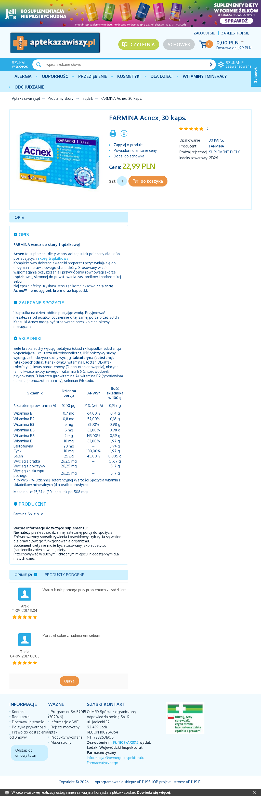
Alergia (23, 76)
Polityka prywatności (29, 727)
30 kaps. (216, 140)
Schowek (179, 44)
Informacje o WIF (65, 722)
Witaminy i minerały (205, 76)
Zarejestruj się (235, 33)
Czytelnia (142, 44)
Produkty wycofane (67, 737)
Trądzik (87, 98)
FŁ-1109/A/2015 (125, 742)
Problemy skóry (60, 98)
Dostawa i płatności (28, 722)
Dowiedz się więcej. (154, 792)
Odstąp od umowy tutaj (25, 752)
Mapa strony (61, 742)
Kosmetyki (128, 76)
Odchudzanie (29, 87)
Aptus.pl (194, 782)
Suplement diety (224, 152)
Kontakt (18, 712)
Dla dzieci (162, 76)
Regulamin (21, 717)
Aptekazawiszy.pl (26, 98)
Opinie (69, 681)
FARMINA (216, 146)
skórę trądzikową (53, 258)
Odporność (55, 76)
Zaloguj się (204, 33)
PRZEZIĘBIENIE (92, 76)
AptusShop (147, 782)
